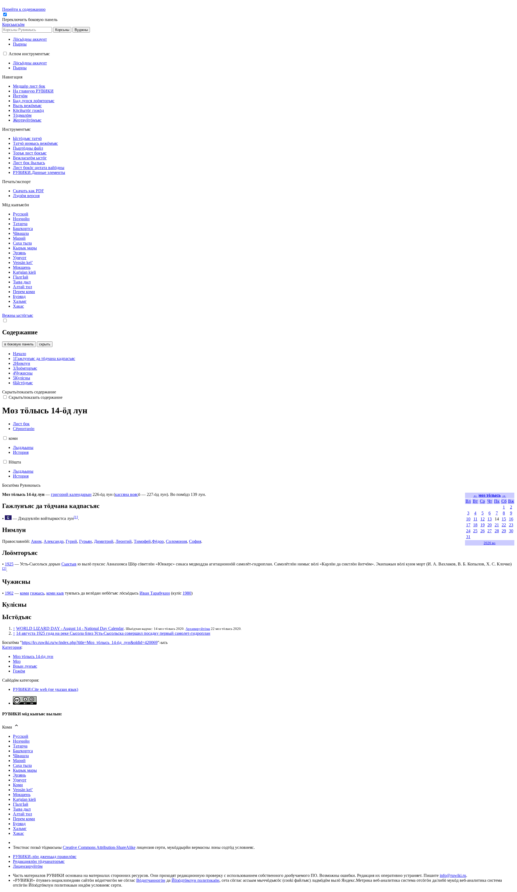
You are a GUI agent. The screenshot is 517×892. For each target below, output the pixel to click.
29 (504, 531)
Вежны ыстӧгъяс (17, 315)
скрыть (44, 344)
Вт (475, 501)
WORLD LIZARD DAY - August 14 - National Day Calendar (70, 628)
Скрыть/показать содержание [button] (29, 392)
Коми (18, 785)
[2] (4, 569)
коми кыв (55, 593)
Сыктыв (68, 564)
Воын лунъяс (25, 666)
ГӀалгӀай (20, 804)
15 (504, 519)
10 (468, 519)
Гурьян (85, 541)
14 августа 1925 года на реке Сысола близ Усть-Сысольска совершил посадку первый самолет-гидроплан (113, 633)
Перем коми (24, 818)
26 (482, 531)
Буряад (19, 823)
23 (511, 525)
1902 (9, 593)
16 (511, 519)
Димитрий (103, 541)
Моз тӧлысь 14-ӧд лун (33, 656)
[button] (30, 19)
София (195, 541)
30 (511, 531)
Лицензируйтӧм (28, 866)
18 (475, 525)
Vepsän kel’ (23, 789)
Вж (511, 501)
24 (468, 531)
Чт (489, 501)
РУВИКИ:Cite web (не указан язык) (45, 689)
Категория (11, 647)
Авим (36, 541)
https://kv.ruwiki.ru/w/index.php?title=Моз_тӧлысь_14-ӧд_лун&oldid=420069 (90, 642)
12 (482, 519)
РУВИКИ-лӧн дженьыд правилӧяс (44, 856)
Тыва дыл (22, 809)
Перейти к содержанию (24, 9)
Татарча (20, 746)
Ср (482, 501)
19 (482, 525)
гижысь (37, 593)
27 (489, 531)
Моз (16, 661)
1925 (9, 564)
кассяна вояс (126, 494)
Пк (496, 501)
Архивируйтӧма (198, 629)
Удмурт (19, 780)
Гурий (71, 541)
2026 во (489, 543)
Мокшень (21, 794)
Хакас (18, 833)
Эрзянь (19, 775)
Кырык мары (25, 770)
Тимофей (142, 541)
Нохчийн (21, 741)
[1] (76, 517)
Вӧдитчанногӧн (150, 880)
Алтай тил (22, 814)
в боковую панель (19, 344)
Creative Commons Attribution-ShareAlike (99, 847)
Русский (20, 736)
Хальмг (20, 828)
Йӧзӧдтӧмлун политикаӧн (195, 880)
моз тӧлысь (489, 495)
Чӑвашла (21, 755)
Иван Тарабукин (154, 593)
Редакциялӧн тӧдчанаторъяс (39, 861)
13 (489, 519)
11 (475, 519)
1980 (187, 593)
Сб (503, 501)
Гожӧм (19, 671)
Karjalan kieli (24, 799)
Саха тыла (22, 765)
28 (497, 531)
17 (468, 525)
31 (468, 536)
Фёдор (158, 541)
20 (489, 525)
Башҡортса (23, 751)
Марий (19, 760)
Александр (54, 541)
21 (497, 525)
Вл (468, 501)
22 (504, 525)
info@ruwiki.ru (453, 875)
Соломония (176, 541)
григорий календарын (71, 494)
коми (24, 593)
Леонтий (124, 541)
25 (475, 531)
